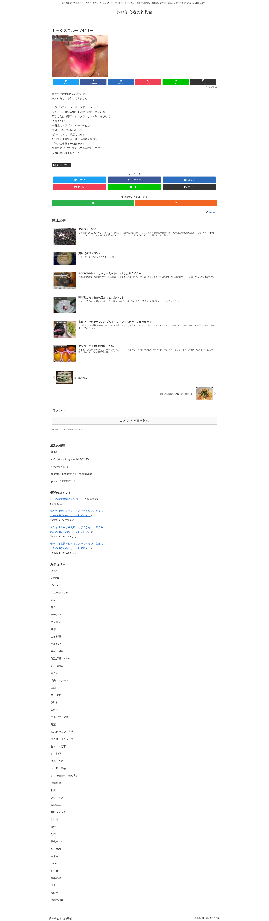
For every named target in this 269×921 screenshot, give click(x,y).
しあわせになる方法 (62, 731)
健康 (53, 629)
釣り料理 (56, 753)
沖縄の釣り (57, 900)
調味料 (54, 702)
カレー (54, 600)
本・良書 (56, 695)
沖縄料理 (56, 783)
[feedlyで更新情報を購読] (93, 203)
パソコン (56, 622)
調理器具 (56, 805)
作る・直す (57, 761)
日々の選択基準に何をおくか (66, 499)
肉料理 (54, 709)
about (54, 451)
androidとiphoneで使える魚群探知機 (71, 474)
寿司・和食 (57, 651)
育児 (53, 607)
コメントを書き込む (134, 420)
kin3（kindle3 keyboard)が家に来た (70, 459)
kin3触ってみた (59, 466)
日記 (53, 687)
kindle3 (55, 578)
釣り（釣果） (58, 666)
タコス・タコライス (62, 739)
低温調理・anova (60, 658)
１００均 (56, 848)
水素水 (54, 856)
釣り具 (54, 870)
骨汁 (53, 827)
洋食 (53, 885)
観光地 (54, 673)
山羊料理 (56, 636)
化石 (53, 834)
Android (55, 863)
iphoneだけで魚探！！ (63, 481)
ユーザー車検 (58, 768)
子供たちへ (57, 841)
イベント (56, 585)
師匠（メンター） (61, 812)
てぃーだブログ (59, 592)
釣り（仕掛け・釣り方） (64, 775)
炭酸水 (54, 893)
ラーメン (56, 614)
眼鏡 (53, 790)
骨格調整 (56, 878)
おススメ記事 (58, 746)
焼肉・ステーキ (59, 680)
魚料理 (54, 819)
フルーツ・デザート (62, 165)
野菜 (53, 724)
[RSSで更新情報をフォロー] (176, 203)
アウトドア (57, 797)
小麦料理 (56, 643)
